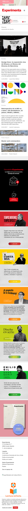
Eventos (3, 58)
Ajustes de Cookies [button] (7, 507)
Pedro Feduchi (5, 137)
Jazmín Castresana (14, 127)
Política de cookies (7, 459)
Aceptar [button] (15, 507)
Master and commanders (10, 141)
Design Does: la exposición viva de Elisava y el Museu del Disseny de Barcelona (13, 64)
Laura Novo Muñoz (14, 79)
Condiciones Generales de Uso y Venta (12, 455)
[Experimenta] (11, 10)
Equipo (4, 466)
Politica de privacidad (8, 457)
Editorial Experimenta (8, 464)
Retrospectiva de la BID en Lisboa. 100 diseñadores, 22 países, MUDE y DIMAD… (12, 110)
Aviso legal (5, 453)
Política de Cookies (15, 504)
